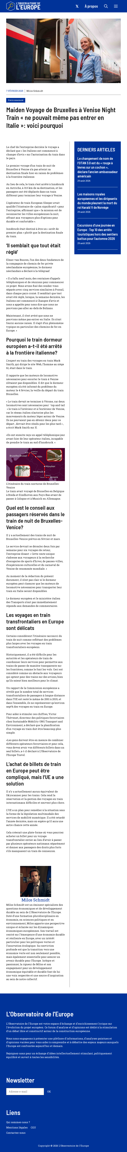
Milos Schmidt (34, 90)
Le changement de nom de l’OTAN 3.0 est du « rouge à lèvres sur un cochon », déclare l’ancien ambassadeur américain (97, 167)
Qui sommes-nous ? (18, 1122)
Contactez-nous (15, 1132)
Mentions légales (17, 1127)
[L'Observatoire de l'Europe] (23, 6)
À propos (91, 6)
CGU (33, 1127)
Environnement (15, 100)
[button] (106, 6)
